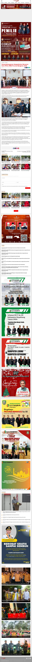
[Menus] (1, 1)
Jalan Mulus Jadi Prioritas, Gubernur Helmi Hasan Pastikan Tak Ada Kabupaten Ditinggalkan (25, 162)
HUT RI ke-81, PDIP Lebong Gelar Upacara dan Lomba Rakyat (25, 170)
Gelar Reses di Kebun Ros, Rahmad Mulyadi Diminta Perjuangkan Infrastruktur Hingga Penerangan (16, 519)
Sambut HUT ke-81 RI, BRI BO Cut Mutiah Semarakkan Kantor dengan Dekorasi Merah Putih (15, 262)
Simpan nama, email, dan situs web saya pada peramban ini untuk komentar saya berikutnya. (14, 186)
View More (16, 210)
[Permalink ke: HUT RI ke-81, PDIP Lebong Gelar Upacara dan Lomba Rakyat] (25, 166)
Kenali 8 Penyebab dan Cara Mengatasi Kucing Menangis (11, 256)
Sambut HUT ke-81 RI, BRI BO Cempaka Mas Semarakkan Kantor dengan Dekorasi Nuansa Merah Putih (15, 270)
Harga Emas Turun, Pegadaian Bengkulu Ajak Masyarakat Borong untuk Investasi (14, 517)
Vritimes (3, 245)
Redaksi (25, 660)
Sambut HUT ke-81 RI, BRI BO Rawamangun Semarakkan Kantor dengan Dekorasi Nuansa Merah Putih (15, 253)
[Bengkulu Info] (3, 658)
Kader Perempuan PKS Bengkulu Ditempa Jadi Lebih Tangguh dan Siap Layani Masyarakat (16, 162)
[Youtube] (18, 148)
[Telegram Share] (28, 67)
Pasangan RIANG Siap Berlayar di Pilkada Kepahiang (7, 151)
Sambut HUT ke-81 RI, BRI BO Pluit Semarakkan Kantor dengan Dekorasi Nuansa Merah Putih (16, 259)
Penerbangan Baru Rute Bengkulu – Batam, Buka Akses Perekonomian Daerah (23, 151)
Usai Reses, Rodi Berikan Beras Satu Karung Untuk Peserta (11, 514)
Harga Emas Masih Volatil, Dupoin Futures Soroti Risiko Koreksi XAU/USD (13, 247)
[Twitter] (15, 148)
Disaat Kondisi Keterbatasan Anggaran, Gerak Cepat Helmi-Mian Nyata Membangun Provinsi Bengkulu (6, 162)
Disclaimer (11, 660)
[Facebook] (13, 148)
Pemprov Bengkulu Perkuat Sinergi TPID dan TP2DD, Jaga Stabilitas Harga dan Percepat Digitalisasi (6, 170)
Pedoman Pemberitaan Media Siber (18, 660)
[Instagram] (16, 148)
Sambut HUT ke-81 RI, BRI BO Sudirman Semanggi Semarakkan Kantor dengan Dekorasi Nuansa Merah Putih (16, 250)
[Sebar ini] (25, 67)
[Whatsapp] (29, 67)
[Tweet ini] (26, 67)
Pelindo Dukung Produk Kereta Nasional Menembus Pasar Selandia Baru (13, 264)
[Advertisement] (16, 15)
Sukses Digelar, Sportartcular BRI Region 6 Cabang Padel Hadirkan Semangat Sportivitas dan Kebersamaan (14, 273)
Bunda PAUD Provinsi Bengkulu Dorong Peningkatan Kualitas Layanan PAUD (15, 170)
